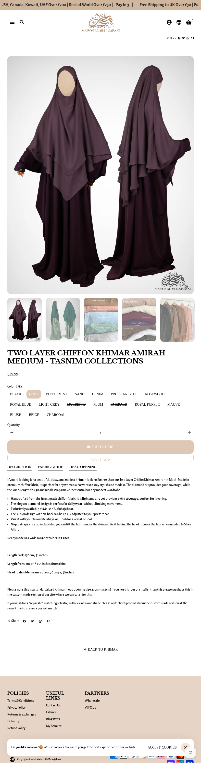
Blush (15, 415)
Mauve (173, 404)
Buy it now (100, 460)
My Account (54, 726)
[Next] (187, 175)
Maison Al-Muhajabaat (49, 759)
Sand (79, 394)
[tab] (19, 468)
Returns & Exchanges (21, 714)
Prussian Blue (124, 394)
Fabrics (51, 712)
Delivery (13, 721)
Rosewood (154, 394)
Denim (97, 394)
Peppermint (56, 394)
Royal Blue (20, 404)
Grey (33, 394)
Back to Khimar (101, 649)
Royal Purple (147, 404)
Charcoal (56, 415)
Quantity (13, 425)
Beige (34, 415)
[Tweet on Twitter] (183, 38)
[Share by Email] (192, 38)
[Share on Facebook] (179, 38)
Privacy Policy (16, 707)
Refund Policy (16, 728)
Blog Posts (53, 719)
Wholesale (92, 700)
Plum (98, 404)
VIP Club (90, 707)
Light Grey (49, 404)
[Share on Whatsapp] (188, 38)
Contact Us (53, 705)
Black (16, 394)
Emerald (119, 404)
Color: (14, 386)
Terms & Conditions (20, 700)
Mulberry (76, 404)
